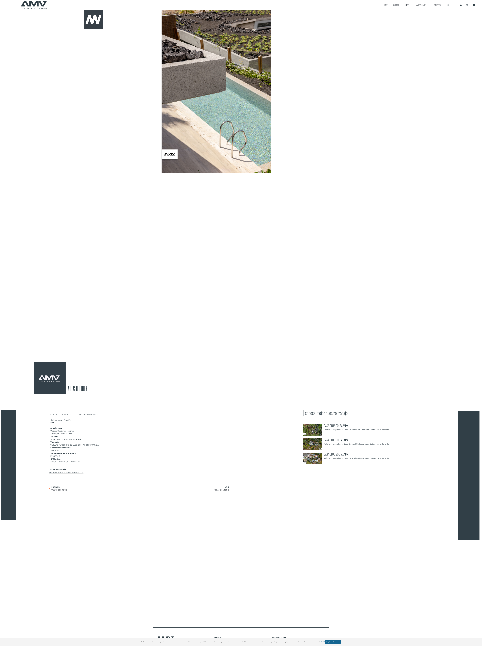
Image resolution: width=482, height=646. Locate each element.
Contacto (437, 5)
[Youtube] (474, 5)
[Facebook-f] (454, 5)
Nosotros (396, 5)
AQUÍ (323, 642)
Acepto (328, 642)
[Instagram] (448, 5)
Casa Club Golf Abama (336, 425)
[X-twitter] (467, 5)
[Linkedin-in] (461, 5)
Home (386, 5)
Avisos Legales (421, 5)
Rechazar (336, 642)
